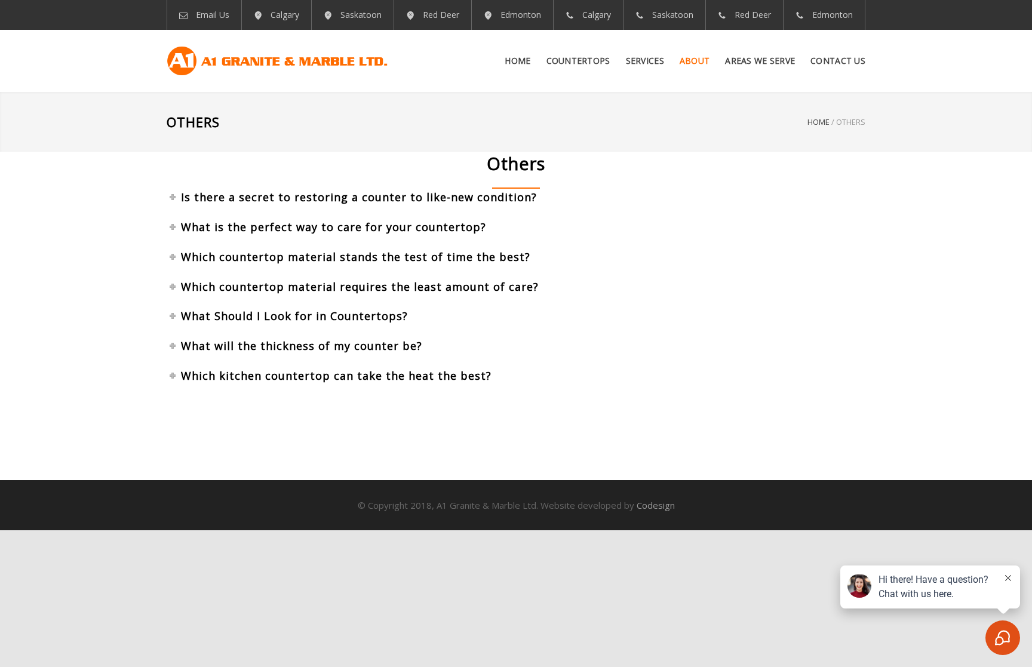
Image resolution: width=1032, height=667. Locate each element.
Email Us (212, 14)
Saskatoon (361, 14)
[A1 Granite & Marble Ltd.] (277, 60)
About (695, 60)
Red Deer (441, 14)
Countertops (578, 60)
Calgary (285, 14)
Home (517, 60)
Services (645, 60)
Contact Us (837, 60)
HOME (818, 121)
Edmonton (520, 14)
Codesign (656, 505)
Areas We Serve (760, 60)
